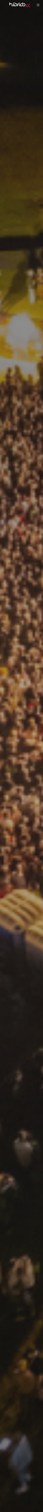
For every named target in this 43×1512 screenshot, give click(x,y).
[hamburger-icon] (38, 5)
